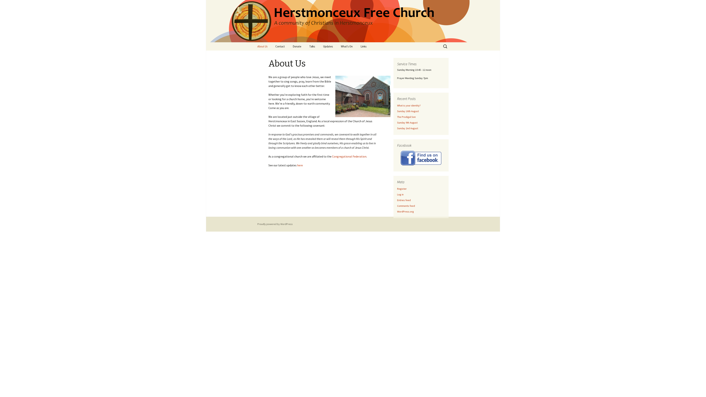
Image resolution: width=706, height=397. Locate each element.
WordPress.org (405, 211)
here (300, 165)
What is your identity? (409, 105)
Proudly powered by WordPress (275, 224)
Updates (328, 46)
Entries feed (404, 200)
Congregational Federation (349, 156)
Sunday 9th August (407, 122)
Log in (400, 194)
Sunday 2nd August (407, 128)
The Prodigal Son (406, 117)
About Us (262, 46)
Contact (280, 46)
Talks (312, 46)
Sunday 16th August (408, 111)
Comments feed (406, 206)
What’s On (347, 46)
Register (402, 188)
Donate (297, 46)
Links (364, 46)
